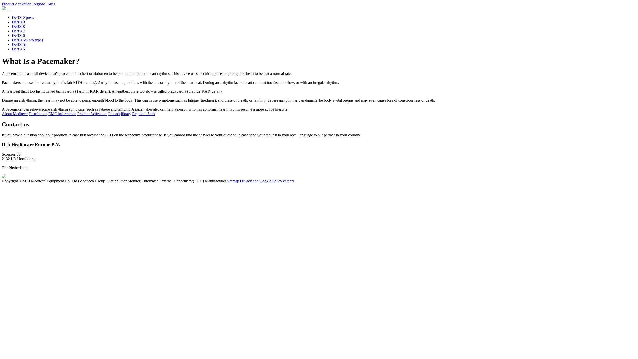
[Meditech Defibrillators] (4, 9)
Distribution (38, 114)
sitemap (233, 181)
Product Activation (16, 4)
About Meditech (15, 114)
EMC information (62, 114)
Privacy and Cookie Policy (261, 181)
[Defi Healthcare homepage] (4, 177)
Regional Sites (43, 4)
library (126, 114)
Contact (114, 114)
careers (288, 181)
